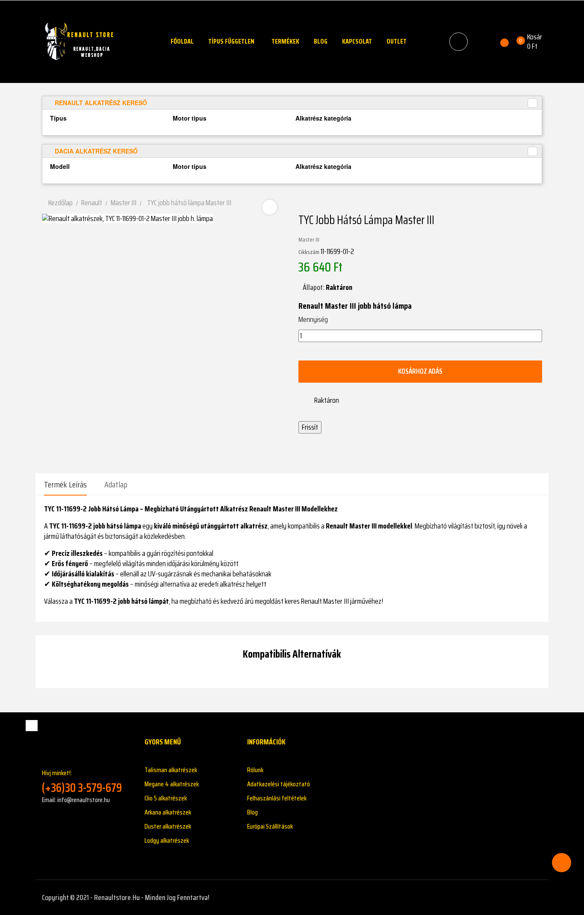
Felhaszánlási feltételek (277, 798)
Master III (308, 239)
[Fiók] (481, 41)
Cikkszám (308, 252)
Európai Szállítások (270, 826)
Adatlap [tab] (115, 484)
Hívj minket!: (82, 781)
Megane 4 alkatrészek (172, 784)
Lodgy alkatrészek (167, 840)
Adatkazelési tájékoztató (278, 784)
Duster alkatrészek (168, 826)
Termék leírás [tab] (65, 484)
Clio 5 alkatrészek (166, 798)
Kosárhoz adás (420, 371)
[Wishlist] (499, 41)
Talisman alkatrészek (171, 769)
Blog (252, 812)
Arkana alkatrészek (168, 812)
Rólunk (255, 769)
